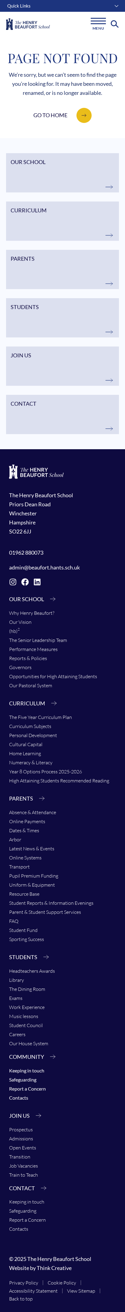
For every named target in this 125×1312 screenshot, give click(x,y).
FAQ (14, 921)
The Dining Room (27, 989)
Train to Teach (23, 1175)
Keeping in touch (26, 1070)
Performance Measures (33, 649)
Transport (19, 867)
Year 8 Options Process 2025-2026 (45, 772)
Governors (20, 667)
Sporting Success (26, 939)
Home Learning (25, 753)
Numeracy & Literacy (30, 762)
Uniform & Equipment (32, 885)
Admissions (21, 1139)
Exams (15, 998)
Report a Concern (27, 1088)
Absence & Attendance (32, 812)
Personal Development (33, 735)
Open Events (22, 1148)
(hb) (14, 630)
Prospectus (21, 1130)
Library (16, 980)
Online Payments (27, 821)
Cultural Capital (25, 744)
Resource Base (24, 894)
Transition (19, 1157)
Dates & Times (24, 830)
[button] (62, 6)
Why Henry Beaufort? (31, 613)
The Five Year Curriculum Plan (40, 717)
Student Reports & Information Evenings (51, 903)
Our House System (28, 1043)
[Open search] (115, 24)
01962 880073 (26, 552)
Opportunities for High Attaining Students (53, 676)
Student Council (26, 1025)
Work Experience (27, 1007)
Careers (17, 1034)
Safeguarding (22, 1079)
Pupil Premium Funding (33, 876)
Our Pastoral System (30, 685)
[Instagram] (13, 582)
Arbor (15, 840)
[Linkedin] (37, 582)
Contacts (18, 1098)
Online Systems (25, 858)
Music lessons (23, 1016)
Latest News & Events (31, 849)
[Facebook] (25, 582)
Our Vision (20, 622)
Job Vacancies (23, 1166)
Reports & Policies (28, 658)
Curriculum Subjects (30, 726)
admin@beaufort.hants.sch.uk (44, 567)
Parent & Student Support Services (45, 912)
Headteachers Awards (32, 971)
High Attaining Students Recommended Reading (59, 781)
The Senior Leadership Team (38, 640)
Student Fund (23, 930)
